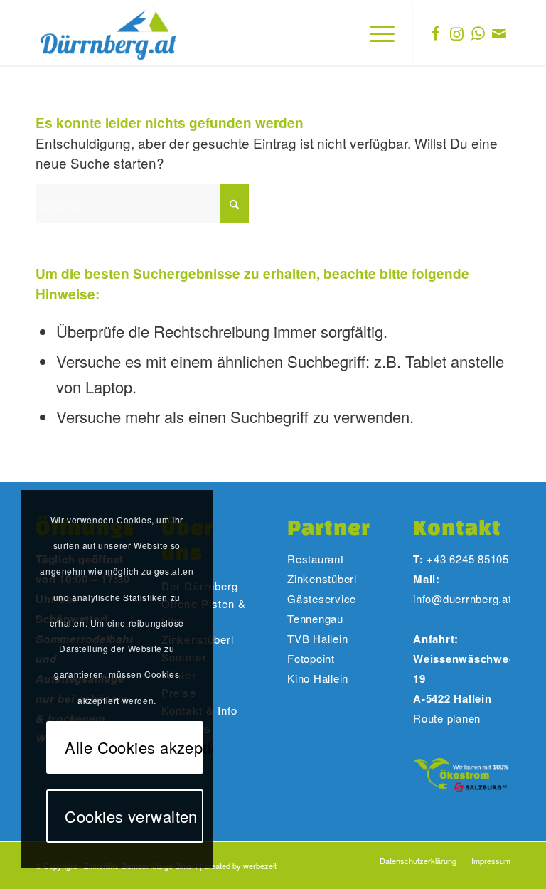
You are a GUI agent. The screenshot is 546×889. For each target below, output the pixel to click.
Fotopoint (312, 658)
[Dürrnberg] (109, 33)
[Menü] (375, 33)
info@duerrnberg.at (462, 598)
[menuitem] (375, 33)
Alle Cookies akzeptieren (134, 747)
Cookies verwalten (131, 816)
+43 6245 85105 (468, 558)
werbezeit (260, 865)
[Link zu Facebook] (435, 32)
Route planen (447, 717)
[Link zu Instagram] (456, 32)
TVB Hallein (317, 638)
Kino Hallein (317, 678)
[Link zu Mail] (499, 32)
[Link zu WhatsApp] (477, 32)
